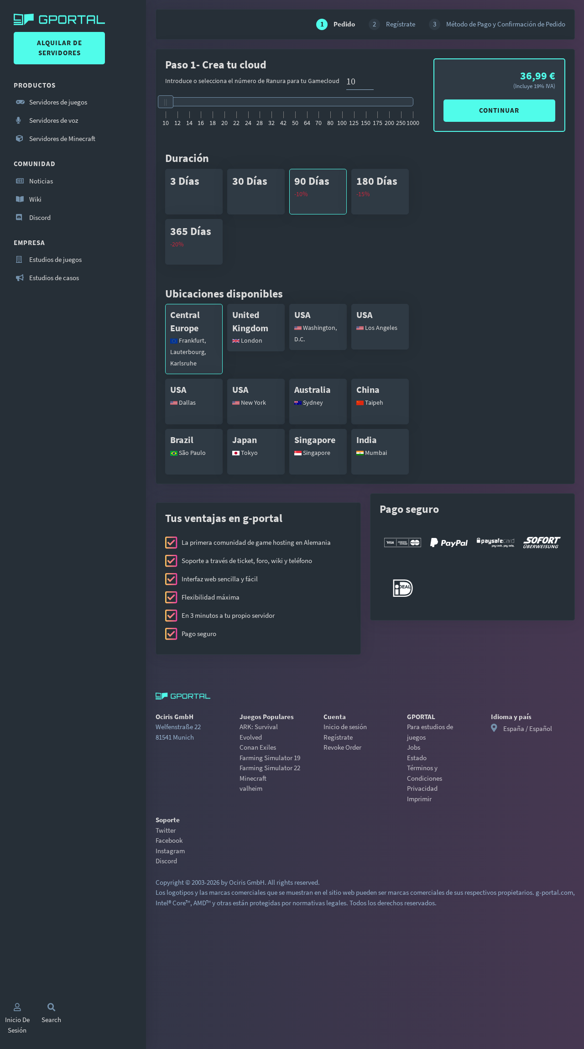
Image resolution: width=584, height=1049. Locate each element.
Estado (417, 757)
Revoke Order (342, 747)
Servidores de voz (53, 120)
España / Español (527, 728)
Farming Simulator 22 (270, 767)
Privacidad (422, 788)
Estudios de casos (53, 277)
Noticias (40, 181)
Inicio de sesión (345, 726)
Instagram (170, 850)
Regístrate (338, 737)
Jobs (413, 747)
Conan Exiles (258, 747)
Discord (39, 217)
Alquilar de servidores (59, 47)
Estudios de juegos (55, 259)
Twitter (166, 830)
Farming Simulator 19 (270, 757)
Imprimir (419, 798)
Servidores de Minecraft (61, 138)
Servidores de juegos (57, 102)
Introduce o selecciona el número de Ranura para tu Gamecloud (252, 81)
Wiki (35, 199)
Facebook (169, 840)
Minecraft (253, 778)
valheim (251, 788)
